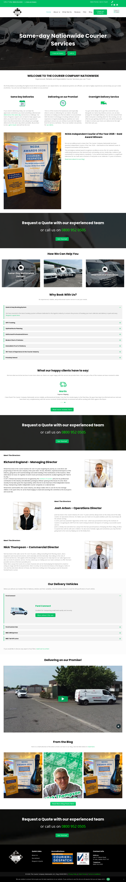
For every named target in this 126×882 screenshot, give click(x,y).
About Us (35, 855)
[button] (59, 12)
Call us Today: (13, 2)
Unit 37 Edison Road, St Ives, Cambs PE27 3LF (101, 858)
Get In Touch (103, 2)
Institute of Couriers (46, 479)
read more (91, 747)
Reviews (77, 12)
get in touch (12, 125)
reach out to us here (42, 649)
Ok (108, 879)
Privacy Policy (72, 874)
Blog (90, 12)
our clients (50, 125)
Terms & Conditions (94, 874)
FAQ (84, 12)
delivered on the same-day (12, 115)
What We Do (67, 12)
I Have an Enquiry (30, 2)
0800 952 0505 (74, 229)
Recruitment (36, 858)
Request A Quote (37, 861)
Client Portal (94, 2)
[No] (124, 879)
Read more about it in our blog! (74, 159)
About (55, 12)
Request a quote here (13, 315)
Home (48, 12)
